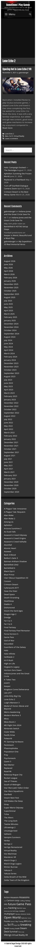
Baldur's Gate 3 (11, 558)
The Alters (8, 817)
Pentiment (9, 745)
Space (7, 928)
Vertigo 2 (8, 844)
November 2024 (11, 327)
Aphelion (8, 525)
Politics (29, 918)
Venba (7, 840)
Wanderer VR (10, 857)
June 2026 (8, 264)
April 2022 (8, 429)
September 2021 (11, 452)
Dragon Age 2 (10, 614)
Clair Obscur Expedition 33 (16, 578)
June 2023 (8, 383)
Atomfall (8, 545)
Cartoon (10, 900)
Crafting (22, 901)
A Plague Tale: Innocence (15, 508)
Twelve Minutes (11, 824)
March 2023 (9, 393)
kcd (14, 911)
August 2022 (9, 416)
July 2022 (8, 419)
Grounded (8, 644)
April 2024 (8, 350)
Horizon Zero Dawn (13, 670)
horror (19, 908)
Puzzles (7, 921)
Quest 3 (7, 761)
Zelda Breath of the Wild (15, 877)
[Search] (30, 14)
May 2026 (8, 267)
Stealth (17, 928)
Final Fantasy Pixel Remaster (17, 630)
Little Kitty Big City (12, 696)
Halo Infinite (9, 653)
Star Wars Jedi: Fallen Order (16, 788)
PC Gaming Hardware (13, 741)
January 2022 (10, 439)
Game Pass (9, 637)
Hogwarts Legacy (12, 667)
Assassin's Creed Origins (15, 538)
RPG (26, 921)
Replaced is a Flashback (14, 179)
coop (17, 900)
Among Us (8, 522)
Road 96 (7, 771)
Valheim (7, 834)
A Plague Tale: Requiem (14, 512)
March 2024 (9, 353)
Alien (6, 136)
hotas (24, 908)
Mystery (18, 914)
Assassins (24, 897)
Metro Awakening (12, 712)
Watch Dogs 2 (10, 860)
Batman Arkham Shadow (15, 561)
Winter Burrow (11, 867)
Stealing (12, 928)
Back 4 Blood (10, 555)
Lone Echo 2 (9, 134)
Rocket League (10, 778)
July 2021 (8, 459)
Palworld (8, 738)
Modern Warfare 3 (12, 715)
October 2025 (10, 290)
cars (5, 900)
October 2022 (10, 409)
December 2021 (11, 442)
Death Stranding (11, 597)
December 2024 (11, 323)
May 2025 (8, 307)
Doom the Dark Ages (13, 611)
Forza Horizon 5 (11, 634)
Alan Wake (9, 515)
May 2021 (8, 465)
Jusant (7, 683)
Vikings (8, 934)
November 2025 (11, 287)
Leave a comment (11, 138)
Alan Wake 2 (9, 518)
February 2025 (10, 317)
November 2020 (11, 485)
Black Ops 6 (9, 571)
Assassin (14, 897)
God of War (9, 640)
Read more (7, 128)
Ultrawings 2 (9, 827)
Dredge (7, 617)
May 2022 (8, 426)
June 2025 (8, 304)
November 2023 (11, 366)
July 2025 (8, 300)
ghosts (6, 908)
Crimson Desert (11, 584)
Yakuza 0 (8, 870)
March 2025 (9, 314)
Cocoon (7, 581)
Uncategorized (10, 830)
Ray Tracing (19, 921)
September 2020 (11, 492)
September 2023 (11, 373)
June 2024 (8, 343)
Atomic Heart (10, 548)
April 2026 (8, 271)
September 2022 (11, 412)
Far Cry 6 (8, 624)
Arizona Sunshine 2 (12, 528)
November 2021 (11, 445)
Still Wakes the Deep (13, 801)
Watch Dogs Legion (13, 863)
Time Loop (21, 932)
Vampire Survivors (12, 837)
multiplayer (9, 913)
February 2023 (10, 396)
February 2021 (10, 475)
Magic (17, 911)
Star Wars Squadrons (13, 791)
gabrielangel (9, 211)
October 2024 (10, 330)
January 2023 (10, 399)
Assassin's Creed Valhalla (15, 541)
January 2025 (10, 320)
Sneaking (25, 924)
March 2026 (9, 274)
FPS (5, 904)
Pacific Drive (9, 735)
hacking (12, 907)
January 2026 (10, 281)
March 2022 (9, 432)
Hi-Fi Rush (8, 660)
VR (26, 935)
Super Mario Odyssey (13, 807)
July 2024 (8, 340)
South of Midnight (12, 784)
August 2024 (9, 337)
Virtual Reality (19, 136)
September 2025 (11, 294)
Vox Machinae (10, 853)
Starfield (8, 794)
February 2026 (10, 277)
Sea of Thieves (10, 781)
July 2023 (8, 380)
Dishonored (9, 607)
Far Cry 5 (8, 620)
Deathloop (9, 601)
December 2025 (11, 284)
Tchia (6, 814)
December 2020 (11, 482)
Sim (18, 925)
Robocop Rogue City (13, 774)
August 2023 (9, 376)
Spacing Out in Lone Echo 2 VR (16, 69)
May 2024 (8, 347)
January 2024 (10, 360)
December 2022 (11, 403)
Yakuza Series (10, 873)
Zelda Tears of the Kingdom (16, 880)
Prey (6, 755)
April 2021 (8, 468)
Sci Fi (11, 136)
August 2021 (9, 455)
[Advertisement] (18, 37)
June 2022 (8, 422)
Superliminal (10, 811)
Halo (6, 650)
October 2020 (10, 488)
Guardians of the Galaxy (15, 647)
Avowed (7, 551)
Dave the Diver (10, 591)
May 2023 (8, 386)
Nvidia (28, 914)
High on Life (9, 663)
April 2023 (8, 389)
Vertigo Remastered (13, 847)
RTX (29, 921)
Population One (11, 751)
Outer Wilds (9, 732)
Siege (15, 925)
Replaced (8, 768)
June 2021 (8, 462)
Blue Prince (9, 574)
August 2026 (9, 261)
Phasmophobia (11, 748)
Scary (5, 925)
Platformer (24, 918)
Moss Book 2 (10, 722)
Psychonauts (10, 758)
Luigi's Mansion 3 (12, 702)
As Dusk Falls (10, 531)
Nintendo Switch (11, 728)
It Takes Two (10, 679)
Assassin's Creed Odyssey (15, 535)
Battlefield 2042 (11, 564)
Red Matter (9, 765)
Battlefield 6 (9, 568)
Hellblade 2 (9, 657)
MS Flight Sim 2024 (12, 725)
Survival (14, 931)
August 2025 (9, 297)
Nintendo (23, 914)
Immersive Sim (8, 911)
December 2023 (11, 363)
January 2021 (10, 478)
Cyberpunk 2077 (11, 588)
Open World (12, 917)
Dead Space (9, 594)
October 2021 (10, 449)
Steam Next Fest (11, 797)
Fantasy (27, 901)
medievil (22, 911)
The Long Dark (10, 821)
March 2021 (9, 472)
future (12, 904)
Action (7, 897)
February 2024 (10, 356)
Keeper (7, 686)
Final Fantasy (10, 627)
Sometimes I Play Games (18, 4)
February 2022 (10, 436)
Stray (6, 804)
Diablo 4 (8, 604)
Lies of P (8, 693)
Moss (6, 718)
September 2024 (11, 333)
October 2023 (10, 370)
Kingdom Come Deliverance (16, 689)
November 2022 (11, 406)
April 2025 (8, 310)
